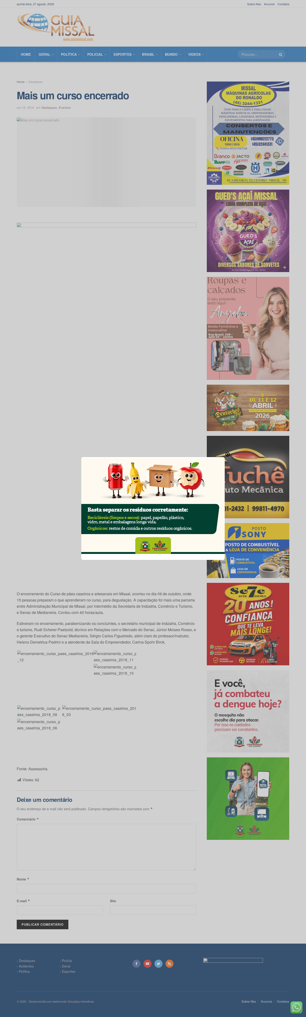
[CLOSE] (227, 454)
